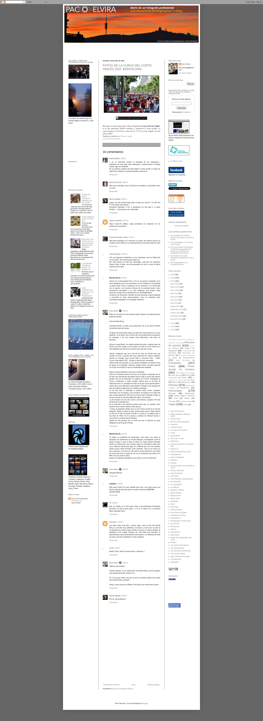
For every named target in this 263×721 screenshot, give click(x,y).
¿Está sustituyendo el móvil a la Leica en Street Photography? (87, 292)
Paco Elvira (113, 311)
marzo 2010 (175, 290)
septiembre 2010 (176, 310)
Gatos (184, 377)
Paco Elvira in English (179, 512)
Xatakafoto (174, 562)
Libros (192, 380)
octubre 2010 (175, 313)
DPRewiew (175, 441)
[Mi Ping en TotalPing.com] (174, 607)
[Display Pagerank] (173, 570)
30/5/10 (123, 159)
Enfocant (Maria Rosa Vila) (181, 452)
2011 (173, 323)
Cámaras (175, 348)
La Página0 (175, 487)
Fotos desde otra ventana (185, 373)
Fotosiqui (174, 460)
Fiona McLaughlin (183, 360)
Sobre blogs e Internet (184, 396)
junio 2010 (174, 300)
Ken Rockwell (176, 482)
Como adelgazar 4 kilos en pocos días (88, 219)
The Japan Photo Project (180, 545)
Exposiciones (189, 358)
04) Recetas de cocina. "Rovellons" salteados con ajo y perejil (182, 258)
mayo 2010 (174, 297)
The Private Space (177, 548)
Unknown (113, 522)
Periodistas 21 (176, 518)
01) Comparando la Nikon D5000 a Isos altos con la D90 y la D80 (182, 237)
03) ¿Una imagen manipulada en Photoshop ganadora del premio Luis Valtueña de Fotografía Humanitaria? (182, 250)
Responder (113, 175)
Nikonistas (174, 507)
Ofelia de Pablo (176, 510)
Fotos (171, 366)
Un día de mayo (186, 401)
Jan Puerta (175, 476)
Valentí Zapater (115, 254)
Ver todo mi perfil (185, 73)
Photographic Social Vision (181, 521)
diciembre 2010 (176, 319)
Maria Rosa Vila (115, 182)
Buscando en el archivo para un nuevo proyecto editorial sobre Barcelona (87, 243)
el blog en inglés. (126, 136)
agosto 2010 (175, 306)
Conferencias (187, 351)
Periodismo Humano (178, 515)
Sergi (111, 548)
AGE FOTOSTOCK (177, 411)
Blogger (145, 703)
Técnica (171, 401)
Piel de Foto (175, 524)
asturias (192, 346)
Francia (188, 375)
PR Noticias (175, 526)
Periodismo (184, 388)
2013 (173, 330)
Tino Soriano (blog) (178, 554)
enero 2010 (174, 284)
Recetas (172, 393)
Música (175, 382)
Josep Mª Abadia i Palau (118, 237)
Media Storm (175, 498)
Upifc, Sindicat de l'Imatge (180, 556)
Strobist (173, 542)
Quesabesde (175, 532)
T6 (110, 503)
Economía (172, 353)
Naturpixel (174, 501)
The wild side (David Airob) (181, 551)
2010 (173, 281)
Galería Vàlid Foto (177, 470)
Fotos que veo (176, 375)
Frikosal (173, 463)
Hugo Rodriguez (177, 473)
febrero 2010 (175, 287)
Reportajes (190, 393)
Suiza (176, 398)
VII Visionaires (176, 559)
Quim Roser (175, 535)
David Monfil (175, 436)
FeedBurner (186, 112)
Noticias (173, 385)
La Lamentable (176, 484)
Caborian (174, 424)
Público (173, 529)
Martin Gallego (115, 199)
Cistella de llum (176, 427)
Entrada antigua (154, 685)
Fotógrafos (174, 362)
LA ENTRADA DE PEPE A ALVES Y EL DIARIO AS (87, 266)
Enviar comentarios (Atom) (123, 689)
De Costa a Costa (177, 438)
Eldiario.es (174, 449)
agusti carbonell (115, 221)
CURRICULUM (76, 501)
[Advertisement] (118, 49)
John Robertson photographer (182, 479)
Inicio (133, 685)
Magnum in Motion (177, 490)
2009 (173, 278)
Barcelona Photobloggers (180, 422)
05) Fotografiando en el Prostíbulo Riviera (179, 263)
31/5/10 (120, 484)
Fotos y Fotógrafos (177, 457)
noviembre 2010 (176, 316)
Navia (173, 504)
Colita (173, 433)
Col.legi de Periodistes (179, 430)
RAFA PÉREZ (114, 159)
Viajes (172, 404)
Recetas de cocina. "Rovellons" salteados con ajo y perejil (87, 198)
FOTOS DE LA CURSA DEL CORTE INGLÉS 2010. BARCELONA (127, 67)
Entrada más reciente (111, 685)
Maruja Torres (176, 496)
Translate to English (181, 226)
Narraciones (186, 382)
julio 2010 (174, 303)
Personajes (175, 390)
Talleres (187, 398)
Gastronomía (172, 377)
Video (185, 405)
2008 (173, 275)
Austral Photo (176, 419)
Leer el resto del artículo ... (112, 139)
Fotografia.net (176, 454)
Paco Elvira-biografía (79, 499)
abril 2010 (174, 293)
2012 (173, 326)
